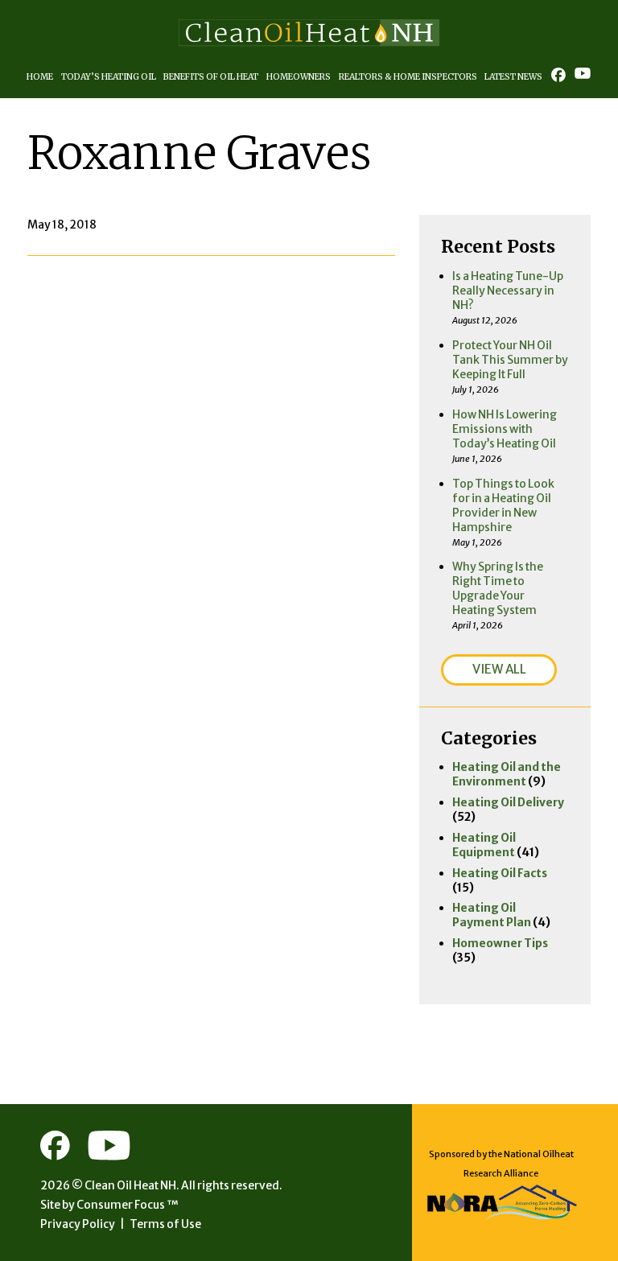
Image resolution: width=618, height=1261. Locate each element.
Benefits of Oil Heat (210, 77)
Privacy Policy (77, 1224)
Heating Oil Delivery (508, 802)
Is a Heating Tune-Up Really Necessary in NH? (507, 290)
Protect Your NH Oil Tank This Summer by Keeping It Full (510, 359)
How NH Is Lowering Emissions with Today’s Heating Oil (504, 429)
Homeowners (298, 77)
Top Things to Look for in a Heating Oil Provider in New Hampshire (503, 505)
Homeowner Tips (500, 943)
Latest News (513, 77)
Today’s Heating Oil (108, 77)
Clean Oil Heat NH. (131, 1185)
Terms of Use (165, 1224)
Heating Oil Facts (499, 873)
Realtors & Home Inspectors (408, 77)
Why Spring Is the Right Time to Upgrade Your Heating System (497, 588)
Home (40, 77)
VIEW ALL (499, 669)
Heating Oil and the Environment (506, 774)
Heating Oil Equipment (484, 844)
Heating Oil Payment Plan (491, 914)
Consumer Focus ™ (127, 1204)
